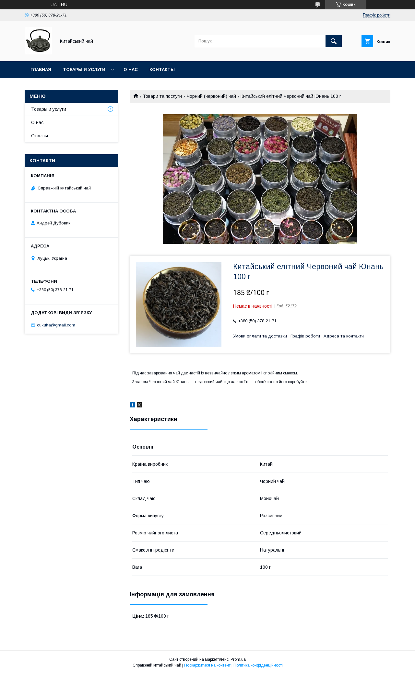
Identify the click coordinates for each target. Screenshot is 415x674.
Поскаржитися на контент (207, 665)
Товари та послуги (162, 96)
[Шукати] (334, 41)
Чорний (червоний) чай (211, 96)
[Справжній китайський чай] (38, 52)
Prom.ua (238, 659)
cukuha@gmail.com (56, 325)
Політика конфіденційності (258, 665)
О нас (131, 69)
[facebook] (132, 405)
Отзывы (39, 135)
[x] (139, 405)
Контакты (162, 69)
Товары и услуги (84, 69)
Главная (40, 69)
